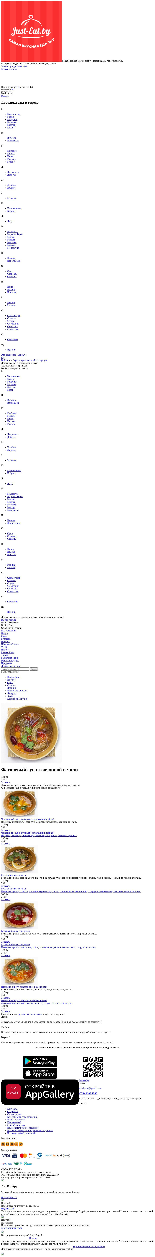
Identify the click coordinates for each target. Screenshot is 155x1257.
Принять (77, 1246)
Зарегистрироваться (23, 360)
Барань (10, 116)
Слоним (11, 318)
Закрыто (22, 354)
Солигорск (12, 329)
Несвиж (11, 258)
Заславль (11, 198)
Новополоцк (13, 261)
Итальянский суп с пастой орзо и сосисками (24, 987)
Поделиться (7, 1208)
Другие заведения (10, 666)
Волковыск (13, 140)
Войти (4, 360)
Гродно (11, 161)
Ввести (33, 1238)
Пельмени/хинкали (17, 690)
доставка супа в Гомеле (31, 1014)
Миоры (11, 239)
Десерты (11, 693)
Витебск (11, 138)
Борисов (11, 122)
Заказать (5, 782)
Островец (12, 274)
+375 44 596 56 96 (88, 1093)
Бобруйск (12, 119)
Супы (10, 682)
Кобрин (11, 211)
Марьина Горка (15, 234)
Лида (10, 221)
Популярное (13, 677)
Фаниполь (12, 339)
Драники (11, 688)
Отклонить (87, 1246)
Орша (10, 271)
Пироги (11, 679)
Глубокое (12, 151)
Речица (11, 302)
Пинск (10, 287)
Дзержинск (13, 172)
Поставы (11, 292)
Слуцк (10, 321)
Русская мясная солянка (13, 875)
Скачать (12, 1197)
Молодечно (13, 248)
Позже (4, 1197)
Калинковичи (14, 208)
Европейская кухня (17, 698)
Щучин (11, 349)
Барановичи (13, 114)
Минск (10, 237)
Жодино (11, 187)
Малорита (12, 231)
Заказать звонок (9, 69)
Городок (11, 159)
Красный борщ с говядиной (15, 931)
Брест (10, 127)
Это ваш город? (9, 354)
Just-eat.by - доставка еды (14, 66)
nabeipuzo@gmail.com (90, 1088)
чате (17, 87)
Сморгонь (12, 326)
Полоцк (11, 289)
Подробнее (99, 1246)
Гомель (11, 153)
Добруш (11, 174)
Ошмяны (11, 276)
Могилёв (11, 242)
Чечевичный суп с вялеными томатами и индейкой (27, 819)
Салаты (11, 685)
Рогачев (11, 305)
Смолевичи (13, 323)
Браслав (11, 125)
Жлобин (11, 185)
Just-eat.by (84, 1080)
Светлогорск (13, 315)
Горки (10, 156)
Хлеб (10, 696)
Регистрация (40, 360)
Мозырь (11, 245)
